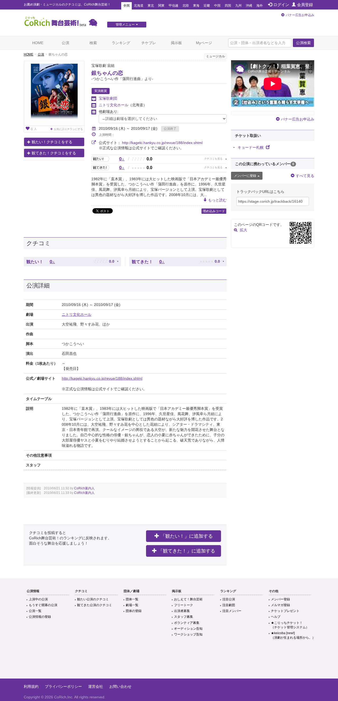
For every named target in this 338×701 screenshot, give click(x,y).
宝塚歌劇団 (108, 98)
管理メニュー (125, 24)
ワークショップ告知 (188, 634)
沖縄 (249, 5)
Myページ (204, 43)
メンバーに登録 (245, 176)
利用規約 (31, 686)
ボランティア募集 (186, 623)
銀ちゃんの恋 (107, 73)
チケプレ (148, 43)
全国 (126, 5)
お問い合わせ (120, 686)
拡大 (243, 230)
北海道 (138, 5)
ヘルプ (275, 617)
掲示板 (176, 43)
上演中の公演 (38, 599)
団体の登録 (134, 611)
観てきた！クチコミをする (54, 153)
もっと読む (217, 200)
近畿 (207, 5)
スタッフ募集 (183, 617)
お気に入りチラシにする (68, 129)
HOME (37, 43)
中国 (217, 5)
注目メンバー (231, 611)
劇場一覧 (132, 605)
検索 (93, 43)
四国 (228, 5)
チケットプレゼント (285, 611)
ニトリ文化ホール (113, 105)
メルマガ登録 (280, 605)
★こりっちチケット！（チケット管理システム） (290, 625)
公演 (65, 43)
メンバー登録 (280, 599)
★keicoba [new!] (293, 635)
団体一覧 (132, 599)
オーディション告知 (188, 628)
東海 (196, 5)
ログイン (281, 4)
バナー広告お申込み (300, 15)
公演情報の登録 (40, 617)
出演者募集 (182, 611)
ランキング (121, 43)
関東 (161, 5)
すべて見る (305, 176)
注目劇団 (228, 605)
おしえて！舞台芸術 (188, 599)
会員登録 (305, 4)
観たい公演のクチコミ (93, 599)
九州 (238, 5)
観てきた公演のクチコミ (94, 605)
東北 (151, 5)
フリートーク (183, 605)
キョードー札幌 (251, 147)
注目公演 (228, 599)
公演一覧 (35, 611)
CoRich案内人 (84, 488)
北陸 (185, 5)
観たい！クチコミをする (52, 142)
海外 (259, 5)
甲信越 (173, 5)
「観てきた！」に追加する (186, 551)
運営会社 (95, 686)
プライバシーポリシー (63, 686)
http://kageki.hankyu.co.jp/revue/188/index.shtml (162, 143)
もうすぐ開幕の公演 (43, 605)
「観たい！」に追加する (187, 536)
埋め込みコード (214, 211)
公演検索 (303, 43)
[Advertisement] (169, 661)
